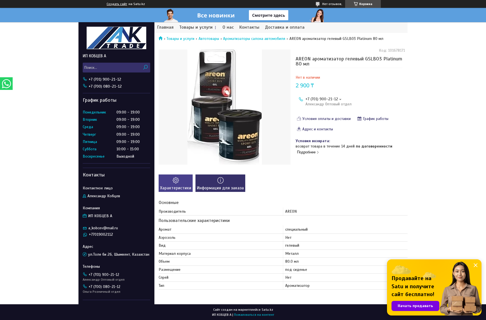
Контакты (249, 27)
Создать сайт (117, 4)
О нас (228, 27)
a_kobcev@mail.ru (103, 228)
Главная (165, 27)
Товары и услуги (196, 27)
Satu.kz (267, 310)
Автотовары (209, 38)
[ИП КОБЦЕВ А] (116, 37)
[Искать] (145, 67)
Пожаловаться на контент (254, 315)
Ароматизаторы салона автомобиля (254, 38)
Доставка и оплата (285, 27)
